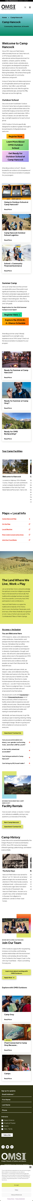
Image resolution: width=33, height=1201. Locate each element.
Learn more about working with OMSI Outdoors (16, 972)
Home (4, 17)
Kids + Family (8, 1129)
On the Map (16, 525)
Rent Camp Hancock (11, 822)
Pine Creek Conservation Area (16, 535)
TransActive (23, 695)
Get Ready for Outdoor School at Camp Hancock (15, 156)
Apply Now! (8, 978)
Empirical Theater (9, 1123)
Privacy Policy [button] (10, 1198)
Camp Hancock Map (16, 519)
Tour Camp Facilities (12, 451)
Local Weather (16, 530)
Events (6, 1126)
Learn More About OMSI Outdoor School (15, 144)
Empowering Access (15, 697)
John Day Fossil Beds (16, 541)
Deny (16, 1190)
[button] (30, 1167)
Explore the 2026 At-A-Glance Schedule (17, 321)
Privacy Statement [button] (20, 1198)
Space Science (9, 1120)
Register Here (11, 314)
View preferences (16, 1195)
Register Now (15, 136)
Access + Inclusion (11, 629)
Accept (16, 1185)
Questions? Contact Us (12, 827)
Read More (8, 209)
